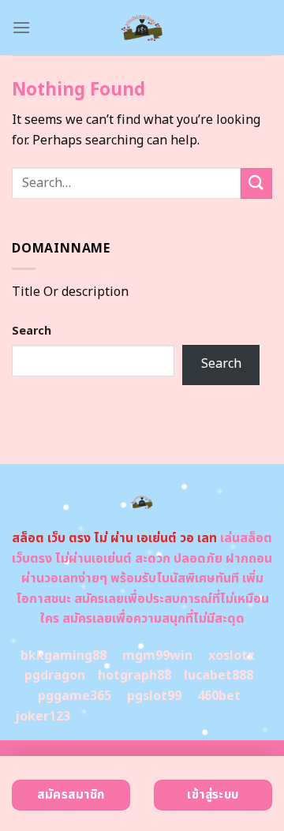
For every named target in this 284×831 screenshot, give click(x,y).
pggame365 (74, 696)
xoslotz (231, 655)
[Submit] (256, 183)
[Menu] (21, 27)
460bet (219, 696)
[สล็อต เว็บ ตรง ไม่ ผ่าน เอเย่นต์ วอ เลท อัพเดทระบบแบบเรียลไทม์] (142, 27)
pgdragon (54, 675)
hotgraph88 (134, 675)
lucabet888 (218, 675)
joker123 (42, 716)
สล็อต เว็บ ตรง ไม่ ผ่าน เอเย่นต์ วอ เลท (114, 538)
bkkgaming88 (63, 655)
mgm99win (157, 655)
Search (31, 331)
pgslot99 (154, 696)
